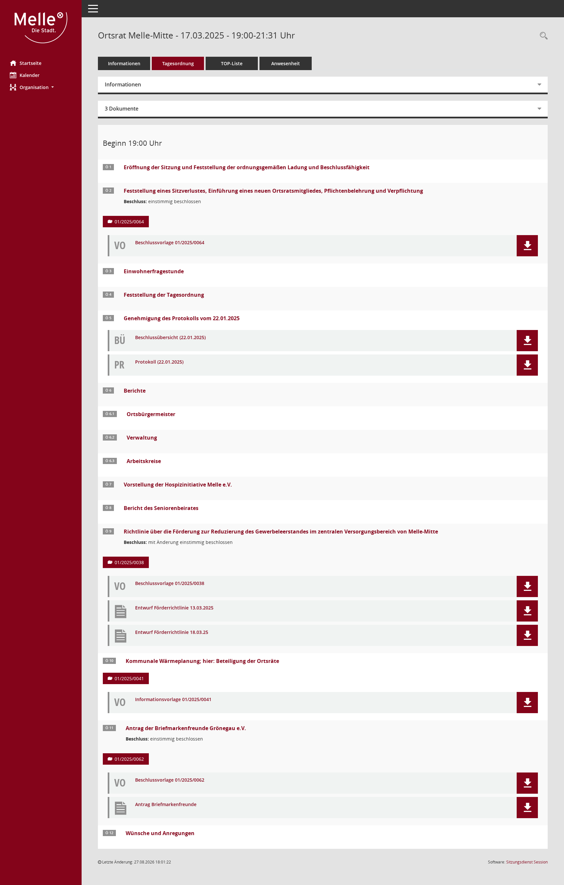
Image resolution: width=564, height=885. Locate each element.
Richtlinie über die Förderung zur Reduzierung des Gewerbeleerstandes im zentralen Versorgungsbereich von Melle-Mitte (281, 531)
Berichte (135, 390)
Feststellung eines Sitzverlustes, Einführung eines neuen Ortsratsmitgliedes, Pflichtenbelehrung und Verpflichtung (273, 190)
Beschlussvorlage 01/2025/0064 (169, 243)
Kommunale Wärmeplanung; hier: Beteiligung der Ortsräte (202, 661)
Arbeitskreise (144, 461)
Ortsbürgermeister (151, 414)
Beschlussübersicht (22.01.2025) (170, 337)
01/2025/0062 (129, 759)
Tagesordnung (178, 63)
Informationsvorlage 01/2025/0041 (173, 699)
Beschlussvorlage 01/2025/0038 (169, 583)
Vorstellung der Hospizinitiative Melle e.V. (178, 484)
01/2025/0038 (129, 562)
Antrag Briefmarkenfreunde (165, 804)
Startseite (30, 63)
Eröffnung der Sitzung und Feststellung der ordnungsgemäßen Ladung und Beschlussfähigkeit (246, 167)
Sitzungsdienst (527, 862)
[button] (41, 87)
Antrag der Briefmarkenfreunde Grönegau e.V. (186, 728)
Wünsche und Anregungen (160, 833)
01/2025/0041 (129, 678)
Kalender (29, 75)
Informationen (124, 63)
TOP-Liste (232, 63)
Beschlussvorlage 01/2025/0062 (169, 780)
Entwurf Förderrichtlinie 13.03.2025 (174, 608)
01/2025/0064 (129, 221)
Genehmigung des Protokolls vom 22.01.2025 (182, 318)
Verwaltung (142, 437)
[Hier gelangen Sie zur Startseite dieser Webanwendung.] (41, 27)
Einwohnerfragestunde (154, 271)
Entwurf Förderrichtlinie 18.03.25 (171, 632)
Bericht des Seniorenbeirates (161, 508)
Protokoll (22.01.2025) (159, 362)
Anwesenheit (285, 63)
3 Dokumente (121, 108)
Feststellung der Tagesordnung (164, 294)
